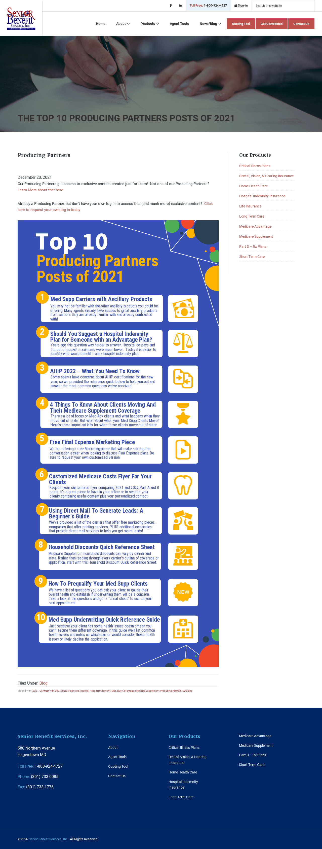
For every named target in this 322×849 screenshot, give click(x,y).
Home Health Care (253, 186)
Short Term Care (252, 256)
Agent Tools (117, 756)
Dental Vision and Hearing (74, 690)
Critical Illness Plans (254, 165)
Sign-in (242, 5)
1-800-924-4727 (208, 5)
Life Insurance (250, 206)
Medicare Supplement (147, 690)
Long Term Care (251, 216)
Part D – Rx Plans (252, 246)
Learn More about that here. (41, 189)
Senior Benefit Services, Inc (21, 18)
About (113, 747)
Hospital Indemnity (100, 690)
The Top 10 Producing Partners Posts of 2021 (126, 118)
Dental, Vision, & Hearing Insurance (266, 175)
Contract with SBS (49, 690)
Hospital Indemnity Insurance (262, 196)
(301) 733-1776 (36, 786)
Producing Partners (170, 690)
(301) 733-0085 (38, 776)
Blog (43, 683)
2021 (35, 690)
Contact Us (117, 775)
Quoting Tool (118, 766)
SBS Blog (187, 690)
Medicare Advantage (122, 690)
